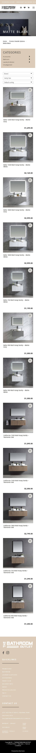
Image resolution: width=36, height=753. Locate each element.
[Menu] (33, 7)
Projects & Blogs (9, 690)
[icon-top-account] (21, 7)
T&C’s (4, 693)
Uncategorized (7, 65)
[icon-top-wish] (25, 7)
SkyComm (21, 751)
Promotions (7, 669)
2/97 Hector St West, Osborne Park (16, 712)
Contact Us (6, 696)
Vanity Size (7, 78)
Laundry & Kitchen (8, 62)
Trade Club (6, 681)
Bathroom (6, 59)
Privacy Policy (12, 744)
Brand (6, 74)
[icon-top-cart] (28, 7)
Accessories (6, 57)
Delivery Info (7, 684)
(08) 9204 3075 (7, 715)
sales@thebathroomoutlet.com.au (16, 718)
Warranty (20, 744)
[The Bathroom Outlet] (8, 7)
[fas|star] (3, 653)
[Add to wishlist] (30, 90)
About (4, 687)
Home (5, 41)
